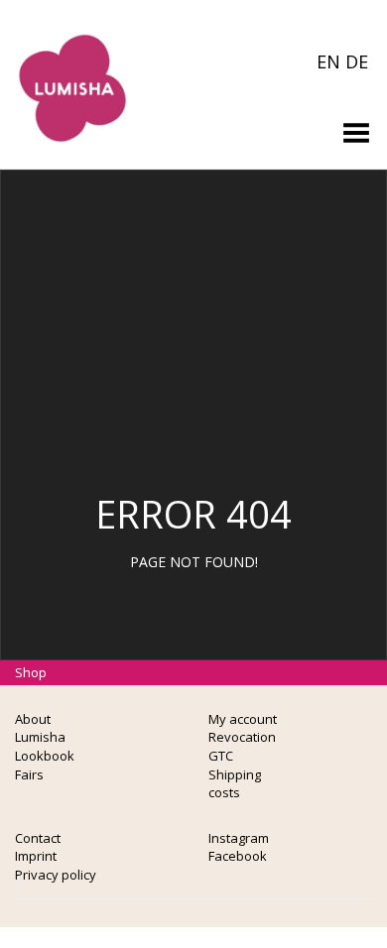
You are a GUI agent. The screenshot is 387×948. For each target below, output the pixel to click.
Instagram (238, 838)
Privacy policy (55, 875)
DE (356, 61)
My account (242, 719)
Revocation (242, 737)
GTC (220, 756)
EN (328, 61)
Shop (31, 672)
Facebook (237, 856)
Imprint (36, 856)
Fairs (29, 774)
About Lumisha (40, 728)
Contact (38, 838)
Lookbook (44, 756)
